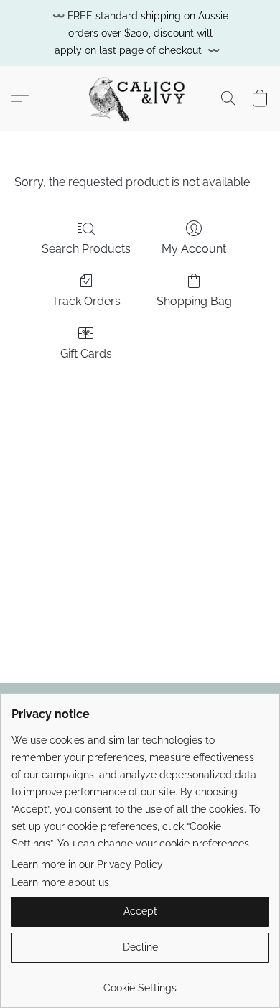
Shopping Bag (194, 301)
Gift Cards (86, 353)
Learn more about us (60, 882)
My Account (194, 249)
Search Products (86, 249)
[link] (140, 983)
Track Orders (86, 301)
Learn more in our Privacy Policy (87, 864)
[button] (139, 98)
